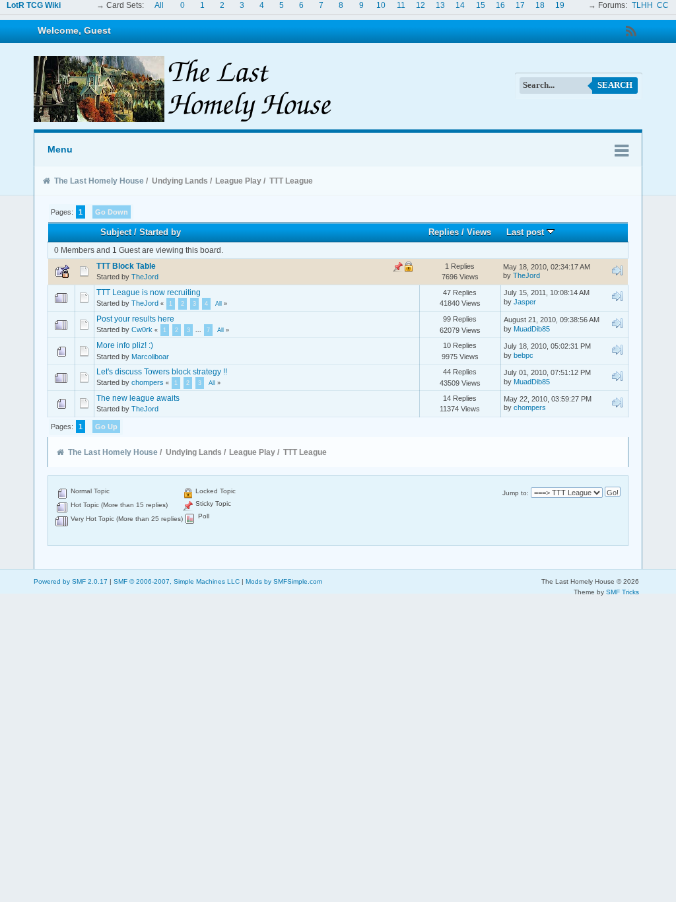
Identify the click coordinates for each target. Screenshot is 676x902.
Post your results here (135, 319)
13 (440, 5)
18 (540, 5)
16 (500, 5)
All (159, 5)
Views (479, 232)
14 (460, 5)
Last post (526, 232)
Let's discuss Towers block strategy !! (161, 371)
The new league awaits (138, 398)
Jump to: (515, 493)
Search (614, 85)
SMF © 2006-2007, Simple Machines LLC (177, 581)
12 (420, 5)
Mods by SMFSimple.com (284, 581)
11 (401, 5)
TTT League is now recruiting (148, 292)
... (199, 330)
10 (381, 5)
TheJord (144, 277)
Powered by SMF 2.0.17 (71, 581)
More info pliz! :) (124, 345)
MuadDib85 (532, 329)
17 (520, 5)
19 (559, 5)
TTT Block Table (126, 266)
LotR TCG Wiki (34, 5)
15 (480, 5)
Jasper (525, 302)
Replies (443, 232)
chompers (147, 382)
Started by (160, 232)
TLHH (642, 5)
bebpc (523, 355)
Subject (115, 232)
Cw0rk (141, 329)
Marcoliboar (150, 357)
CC (663, 5)
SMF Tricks (622, 592)
